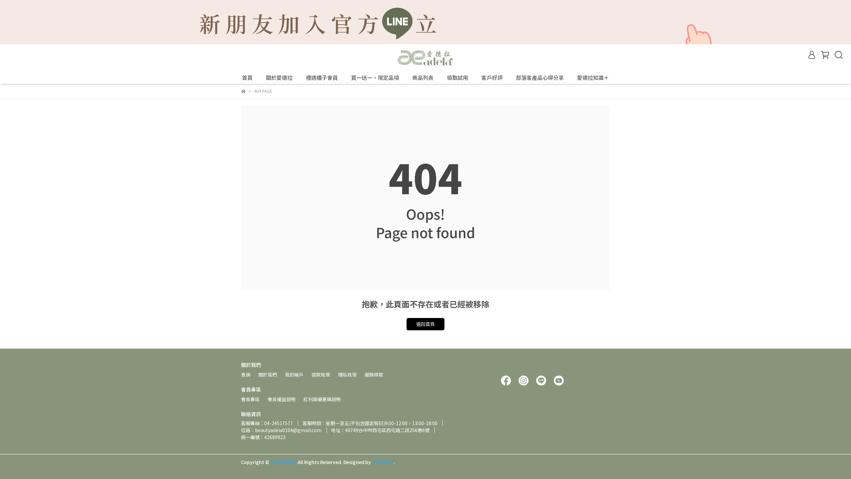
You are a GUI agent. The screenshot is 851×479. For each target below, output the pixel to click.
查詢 (245, 374)
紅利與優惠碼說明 (322, 399)
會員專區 (250, 399)
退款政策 (320, 374)
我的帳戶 (294, 374)
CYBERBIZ (383, 462)
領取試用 (457, 77)
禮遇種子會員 (322, 77)
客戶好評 (492, 77)
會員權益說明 (282, 399)
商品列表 (422, 77)
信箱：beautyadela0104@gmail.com (281, 430)
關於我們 (267, 374)
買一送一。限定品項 (375, 77)
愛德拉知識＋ (593, 77)
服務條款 (374, 374)
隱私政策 (347, 374)
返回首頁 (425, 324)
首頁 (247, 77)
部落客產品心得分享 (540, 77)
